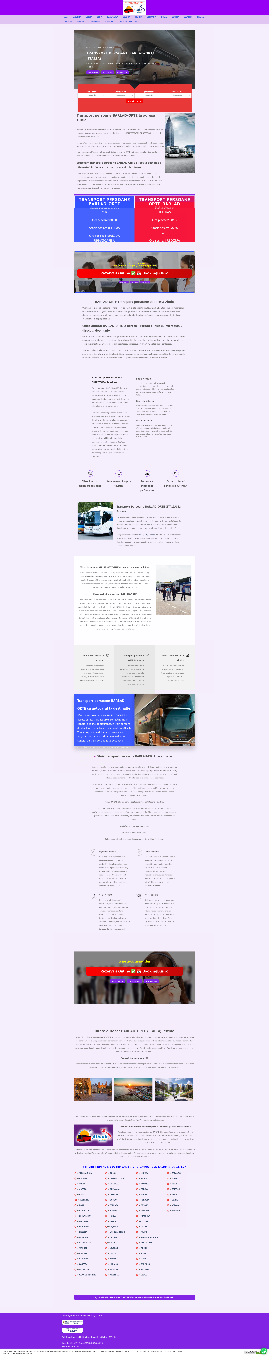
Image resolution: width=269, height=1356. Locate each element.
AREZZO (83, 1189)
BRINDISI (83, 1237)
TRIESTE (176, 1194)
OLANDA (175, 17)
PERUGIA (145, 1199)
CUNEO (113, 1199)
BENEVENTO (85, 1215)
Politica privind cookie (72, 1337)
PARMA (144, 1194)
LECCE (112, 1242)
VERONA (176, 1205)
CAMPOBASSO (85, 1242)
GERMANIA (151, 17)
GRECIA (80, 21)
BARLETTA (84, 1210)
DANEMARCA (112, 17)
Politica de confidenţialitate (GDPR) (99, 1337)
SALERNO (145, 1264)
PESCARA (145, 1210)
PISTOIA (144, 1221)
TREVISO (176, 1189)
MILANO (114, 1264)
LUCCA (113, 1253)
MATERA (114, 1258)
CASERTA (83, 1264)
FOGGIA (113, 1210)
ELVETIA (126, 17)
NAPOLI (144, 1178)
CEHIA (99, 17)
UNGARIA (69, 21)
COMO (113, 1173)
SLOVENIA (188, 17)
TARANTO (176, 1173)
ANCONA (83, 1178)
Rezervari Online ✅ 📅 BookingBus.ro (134, 273)
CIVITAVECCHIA (117, 1178)
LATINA (113, 1237)
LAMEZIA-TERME (117, 1232)
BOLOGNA (83, 1221)
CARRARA (83, 1258)
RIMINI (144, 1248)
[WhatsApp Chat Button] (264, 1351)
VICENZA (83, 1253)
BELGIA (89, 17)
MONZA (144, 1173)
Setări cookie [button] (250, 1352)
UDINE (175, 1199)
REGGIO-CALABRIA (150, 1237)
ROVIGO (144, 1258)
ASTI (81, 1194)
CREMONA (115, 1189)
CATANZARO (84, 1269)
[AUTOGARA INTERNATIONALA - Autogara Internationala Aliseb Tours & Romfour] (134, 7)
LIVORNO (114, 1248)
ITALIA (164, 17)
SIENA (144, 1274)
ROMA (143, 1253)
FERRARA (114, 1205)
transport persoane (147, 535)
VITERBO (83, 1248)
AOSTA (82, 1183)
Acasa (66, 17)
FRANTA (138, 17)
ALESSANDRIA (85, 1173)
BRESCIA (83, 1232)
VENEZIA (176, 1210)
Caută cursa (134, 101)
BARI (81, 1205)
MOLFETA (114, 1274)
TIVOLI (175, 1183)
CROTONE (114, 1194)
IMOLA (113, 1221)
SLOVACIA (109, 21)
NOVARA (145, 1183)
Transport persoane (93, 700)
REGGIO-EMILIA (148, 1242)
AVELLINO (84, 1199)
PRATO (144, 1232)
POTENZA (145, 1226)
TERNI (175, 1178)
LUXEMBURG (94, 21)
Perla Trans (75, 1346)
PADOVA (144, 1189)
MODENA (114, 1269)
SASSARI (145, 1269)
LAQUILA (113, 1226)
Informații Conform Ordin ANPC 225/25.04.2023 (83, 1315)
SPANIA (200, 17)
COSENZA (114, 1183)
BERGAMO (84, 1226)
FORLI (113, 1215)
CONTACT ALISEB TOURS (128, 21)
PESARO (144, 1205)
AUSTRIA (77, 17)
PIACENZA (145, 1215)
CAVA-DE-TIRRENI (87, 1274)
